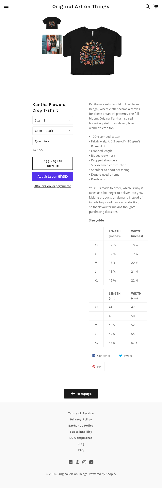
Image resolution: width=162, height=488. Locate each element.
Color (38, 131)
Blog (81, 444)
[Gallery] (81, 51)
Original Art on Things (81, 6)
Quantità (41, 141)
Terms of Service (81, 413)
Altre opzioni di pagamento (52, 186)
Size (37, 120)
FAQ (81, 450)
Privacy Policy (81, 419)
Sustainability (81, 431)
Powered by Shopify (102, 474)
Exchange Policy (80, 425)
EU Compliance (81, 438)
